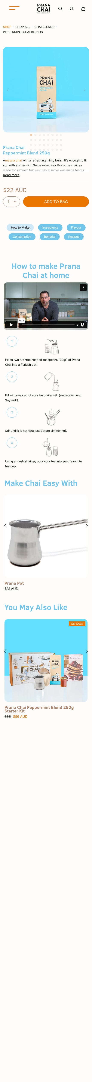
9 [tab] (31, 140)
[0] (83, 8)
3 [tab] (39, 135)
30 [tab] (52, 149)
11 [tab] (39, 140)
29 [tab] (48, 149)
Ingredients (50, 227)
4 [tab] (44, 135)
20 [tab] (44, 145)
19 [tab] (39, 145)
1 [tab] (31, 135)
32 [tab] (61, 149)
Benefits (49, 236)
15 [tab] (57, 140)
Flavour (76, 227)
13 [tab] (48, 140)
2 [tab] (35, 135)
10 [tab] (35, 140)
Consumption (22, 236)
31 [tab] (57, 149)
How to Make (20, 227)
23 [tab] (57, 145)
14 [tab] (52, 140)
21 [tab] (48, 145)
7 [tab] (57, 135)
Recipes (73, 236)
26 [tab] (35, 149)
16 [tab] (61, 140)
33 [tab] (46, 154)
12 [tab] (44, 140)
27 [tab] (39, 149)
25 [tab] (31, 149)
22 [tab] (52, 145)
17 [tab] (31, 145)
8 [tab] (61, 135)
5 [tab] (48, 135)
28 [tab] (44, 149)
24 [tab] (61, 145)
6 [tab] (52, 135)
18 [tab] (35, 145)
